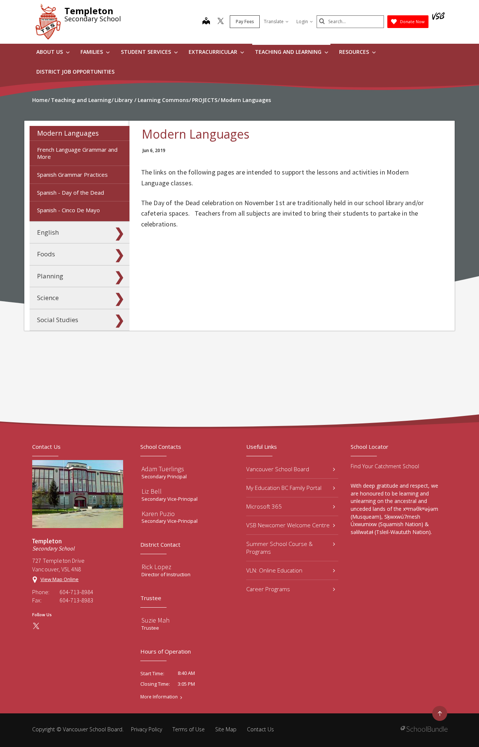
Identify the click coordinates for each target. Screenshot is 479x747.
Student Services (147, 51)
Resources (354, 51)
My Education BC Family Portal (283, 487)
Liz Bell (151, 491)
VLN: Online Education (274, 570)
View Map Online (59, 579)
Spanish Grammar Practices (72, 174)
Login (302, 21)
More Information (159, 697)
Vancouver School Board (277, 469)
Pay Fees (245, 21)
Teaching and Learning (289, 51)
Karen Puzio (158, 513)
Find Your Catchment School (385, 466)
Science (48, 297)
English (48, 232)
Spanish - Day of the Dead (70, 192)
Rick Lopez (156, 566)
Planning (50, 276)
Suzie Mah (155, 620)
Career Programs (268, 589)
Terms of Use (189, 729)
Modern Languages (68, 133)
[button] (119, 133)
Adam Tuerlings (162, 468)
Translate (274, 21)
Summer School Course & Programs (279, 547)
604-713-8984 (76, 592)
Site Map (226, 729)
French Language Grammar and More (77, 153)
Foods (46, 254)
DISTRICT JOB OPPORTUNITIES (75, 71)
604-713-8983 (76, 600)
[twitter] (221, 21)
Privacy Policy (146, 729)
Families (92, 51)
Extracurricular (214, 51)
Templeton (88, 10)
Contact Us (260, 729)
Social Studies (57, 319)
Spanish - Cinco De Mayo (68, 210)
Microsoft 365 (264, 506)
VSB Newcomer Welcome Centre (288, 525)
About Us (50, 51)
